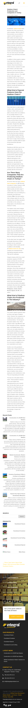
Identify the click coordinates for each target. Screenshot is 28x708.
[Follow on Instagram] (20, 601)
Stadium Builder (7, 695)
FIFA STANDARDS (12, 587)
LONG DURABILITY (12, 578)
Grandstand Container (19, 531)
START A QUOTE (16, 616)
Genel (16, 15)
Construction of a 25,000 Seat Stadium (13, 653)
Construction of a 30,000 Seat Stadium (13, 656)
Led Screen (14, 695)
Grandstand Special (20, 545)
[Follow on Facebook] (5, 601)
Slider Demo (22, 552)
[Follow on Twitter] (10, 601)
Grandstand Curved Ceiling (18, 538)
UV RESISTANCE (12, 583)
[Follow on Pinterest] (15, 601)
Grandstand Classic (20, 523)
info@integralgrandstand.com (11, 681)
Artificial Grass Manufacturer (17, 693)
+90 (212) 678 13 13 (12, 595)
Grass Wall (10, 696)
